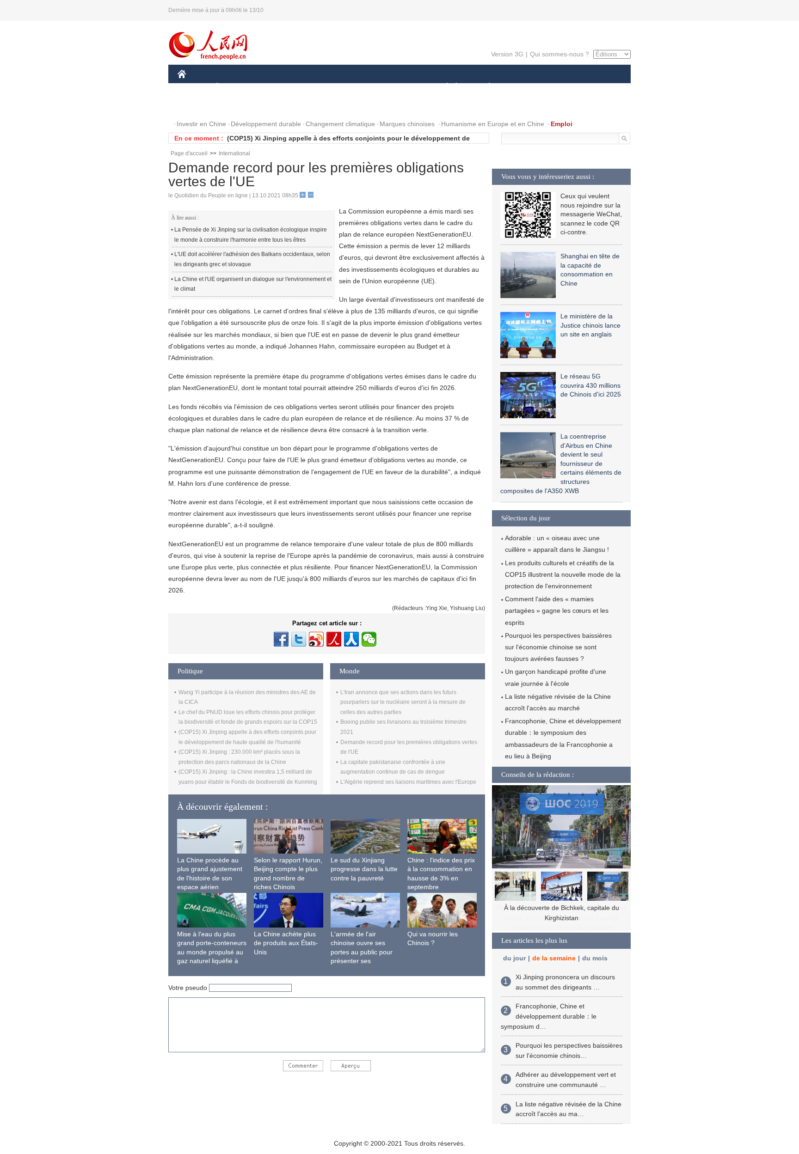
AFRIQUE (317, 87)
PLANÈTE (484, 87)
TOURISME (562, 87)
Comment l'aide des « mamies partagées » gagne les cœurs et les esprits (556, 610)
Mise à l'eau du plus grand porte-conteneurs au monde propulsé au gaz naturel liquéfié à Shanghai (211, 952)
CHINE (193, 87)
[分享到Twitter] (298, 639)
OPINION (197, 106)
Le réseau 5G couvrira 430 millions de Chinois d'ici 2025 (590, 385)
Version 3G (507, 54)
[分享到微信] (369, 639)
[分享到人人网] (351, 639)
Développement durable (266, 124)
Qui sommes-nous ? (559, 54)
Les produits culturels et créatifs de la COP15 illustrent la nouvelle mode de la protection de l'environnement (563, 574)
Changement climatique (340, 124)
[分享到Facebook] (281, 639)
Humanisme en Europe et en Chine (492, 124)
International (234, 153)
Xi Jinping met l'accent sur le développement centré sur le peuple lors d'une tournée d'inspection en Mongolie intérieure (561, 917)
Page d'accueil (189, 153)
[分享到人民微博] (333, 639)
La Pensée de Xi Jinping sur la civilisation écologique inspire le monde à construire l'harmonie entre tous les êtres (250, 234)
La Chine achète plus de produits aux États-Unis (286, 943)
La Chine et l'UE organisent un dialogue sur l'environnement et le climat (253, 284)
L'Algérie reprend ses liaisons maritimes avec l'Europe (408, 782)
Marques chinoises (407, 124)
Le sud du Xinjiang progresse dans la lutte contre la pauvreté (364, 869)
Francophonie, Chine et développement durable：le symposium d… (548, 1016)
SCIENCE (358, 87)
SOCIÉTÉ (442, 87)
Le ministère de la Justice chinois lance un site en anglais (590, 325)
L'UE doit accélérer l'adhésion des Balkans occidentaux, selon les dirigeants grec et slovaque (252, 259)
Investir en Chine (201, 124)
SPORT (522, 87)
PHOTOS (237, 106)
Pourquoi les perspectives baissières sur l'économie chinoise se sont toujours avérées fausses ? (558, 647)
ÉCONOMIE (234, 87)
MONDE (277, 87)
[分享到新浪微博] (316, 639)
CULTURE (400, 87)
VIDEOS (275, 106)
